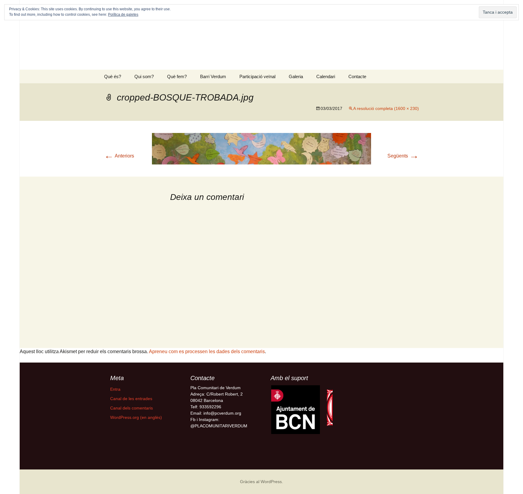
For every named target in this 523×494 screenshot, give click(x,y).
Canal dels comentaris (131, 408)
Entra (115, 389)
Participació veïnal (257, 76)
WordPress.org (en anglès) (136, 417)
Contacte (357, 76)
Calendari (325, 76)
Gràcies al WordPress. (261, 481)
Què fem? (177, 76)
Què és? (112, 76)
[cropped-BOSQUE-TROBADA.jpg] (261, 148)
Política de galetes (123, 14)
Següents (403, 155)
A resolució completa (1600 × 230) (386, 108)
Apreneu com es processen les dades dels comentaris (207, 351)
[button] (296, 410)
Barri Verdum (213, 76)
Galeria (296, 76)
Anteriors (119, 155)
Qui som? (144, 76)
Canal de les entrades (131, 398)
